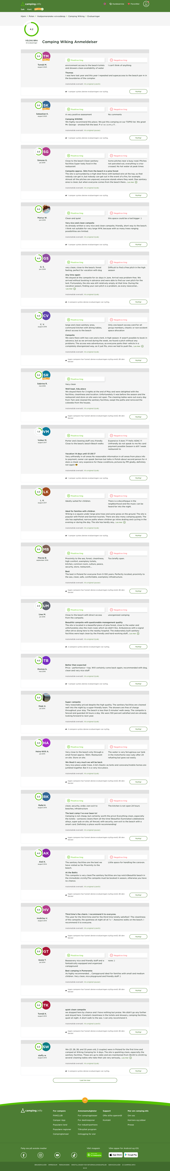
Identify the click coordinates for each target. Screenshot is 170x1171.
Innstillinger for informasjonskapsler (89, 1165)
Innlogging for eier (87, 1134)
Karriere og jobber (137, 1120)
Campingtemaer (61, 1134)
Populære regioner (62, 1129)
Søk (23, 9)
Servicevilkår (114, 1165)
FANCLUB (58, 1115)
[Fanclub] (39, 9)
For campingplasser (87, 1115)
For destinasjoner (86, 1120)
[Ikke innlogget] (146, 4)
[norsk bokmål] (105, 4)
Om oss (131, 1115)
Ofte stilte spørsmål (112, 1115)
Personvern (64, 1165)
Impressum (52, 1165)
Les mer (130, 182)
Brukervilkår (40, 1165)
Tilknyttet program (87, 1129)
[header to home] (31, 4)
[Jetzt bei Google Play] (131, 1154)
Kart (29, 9)
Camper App (59, 1120)
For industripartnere (87, 1124)
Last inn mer (85, 1080)
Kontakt (107, 1120)
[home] (31, 1110)
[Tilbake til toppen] (85, 1100)
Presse (131, 1124)
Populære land (60, 1124)
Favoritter (135, 4)
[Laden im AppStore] (116, 1154)
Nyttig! (138, 91)
